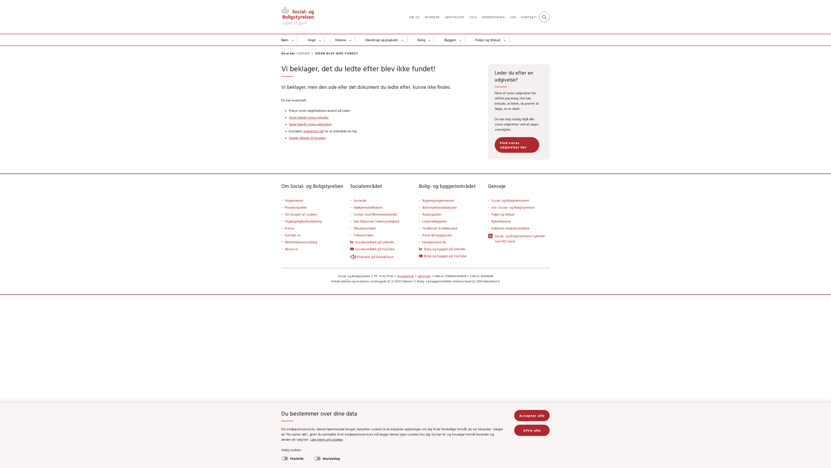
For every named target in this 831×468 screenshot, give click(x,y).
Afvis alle (532, 430)
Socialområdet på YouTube (375, 249)
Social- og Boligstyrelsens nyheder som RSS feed (520, 238)
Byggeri (450, 40)
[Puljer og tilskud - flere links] (504, 39)
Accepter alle (531, 415)
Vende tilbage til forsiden (307, 138)
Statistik (297, 458)
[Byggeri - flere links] (460, 39)
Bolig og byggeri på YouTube (445, 256)
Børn (284, 40)
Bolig (421, 40)
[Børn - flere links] (292, 39)
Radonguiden (431, 214)
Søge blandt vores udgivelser (310, 124)
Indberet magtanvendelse (510, 228)
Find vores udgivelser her (513, 145)
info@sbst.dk (405, 276)
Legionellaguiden (434, 221)
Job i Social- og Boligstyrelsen (513, 207)
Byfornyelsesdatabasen (439, 207)
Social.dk (360, 200)
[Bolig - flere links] (429, 39)
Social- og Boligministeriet (510, 200)
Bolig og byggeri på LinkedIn (444, 249)
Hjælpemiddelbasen (368, 207)
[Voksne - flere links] (350, 39)
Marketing (331, 458)
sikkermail (424, 276)
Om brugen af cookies (301, 214)
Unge (312, 40)
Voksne (340, 40)
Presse (290, 228)
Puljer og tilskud (487, 40)
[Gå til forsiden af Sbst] (297, 17)
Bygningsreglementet (438, 200)
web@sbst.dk (313, 131)
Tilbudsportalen (365, 228)
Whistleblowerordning (301, 242)
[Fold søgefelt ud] (544, 17)
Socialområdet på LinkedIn (374, 242)
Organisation (294, 200)
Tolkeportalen (364, 235)
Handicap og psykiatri (382, 40)
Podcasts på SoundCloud (375, 257)
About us (291, 249)
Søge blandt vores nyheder (309, 117)
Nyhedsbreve (501, 221)
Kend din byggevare (437, 235)
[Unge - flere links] (320, 39)
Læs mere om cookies (327, 439)
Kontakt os (293, 235)
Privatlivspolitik (295, 207)
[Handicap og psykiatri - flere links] (402, 39)
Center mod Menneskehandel (375, 214)
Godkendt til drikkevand (439, 228)
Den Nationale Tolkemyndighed (376, 221)
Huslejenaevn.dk (434, 242)
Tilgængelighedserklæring (303, 221)
